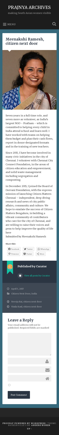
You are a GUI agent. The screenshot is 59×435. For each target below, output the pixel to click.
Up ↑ (29, 428)
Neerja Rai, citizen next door (26, 301)
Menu (11, 24)
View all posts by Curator (37, 275)
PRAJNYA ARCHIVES (29, 7)
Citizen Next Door (20, 293)
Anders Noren (40, 425)
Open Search (53, 24)
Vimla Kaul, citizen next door (26, 306)
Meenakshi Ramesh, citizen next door (25, 41)
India (34, 293)
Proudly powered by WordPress (24, 423)
